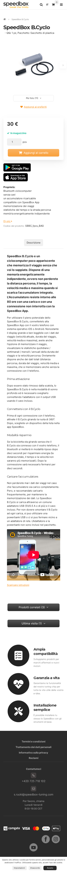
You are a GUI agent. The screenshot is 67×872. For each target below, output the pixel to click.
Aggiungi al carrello (36, 152)
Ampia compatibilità (46, 651)
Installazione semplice (45, 707)
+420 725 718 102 (33, 781)
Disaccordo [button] (35, 868)
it (48, 5)
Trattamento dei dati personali (33, 747)
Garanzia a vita (47, 678)
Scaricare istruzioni (18, 585)
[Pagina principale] (15, 4)
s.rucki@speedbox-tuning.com (33, 794)
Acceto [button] (50, 868)
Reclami (33, 758)
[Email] (33, 789)
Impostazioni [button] (19, 868)
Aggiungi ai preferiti (35, 106)
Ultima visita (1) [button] (32, 623)
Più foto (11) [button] (32, 98)
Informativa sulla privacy (33, 752)
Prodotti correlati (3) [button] (32, 607)
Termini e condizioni (33, 741)
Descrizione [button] (33, 242)
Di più (7, 221)
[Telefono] (33, 775)
